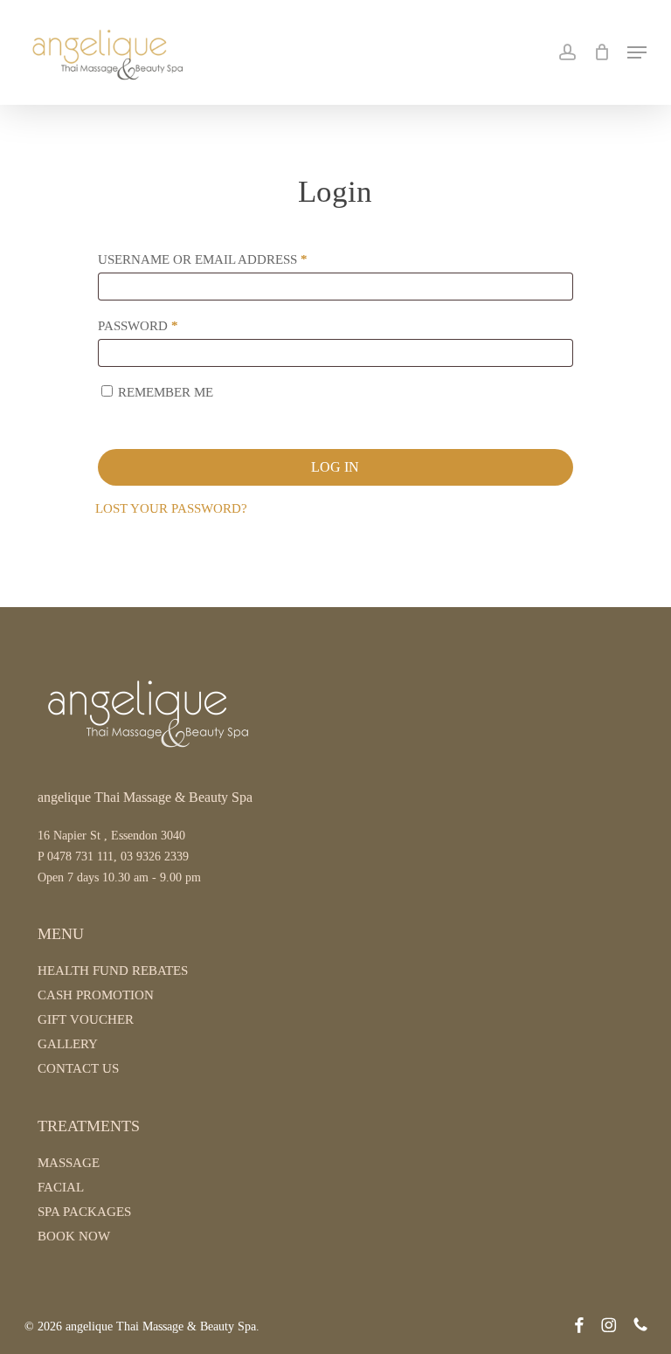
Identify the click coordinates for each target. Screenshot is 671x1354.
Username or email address (235, 259)
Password (171, 325)
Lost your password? (171, 508)
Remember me (165, 392)
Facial (61, 1187)
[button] (637, 52)
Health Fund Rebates (113, 971)
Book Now (74, 1236)
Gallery (68, 1044)
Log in (335, 466)
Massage (69, 1163)
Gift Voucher (86, 1019)
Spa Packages (84, 1212)
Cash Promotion (96, 995)
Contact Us (78, 1068)
